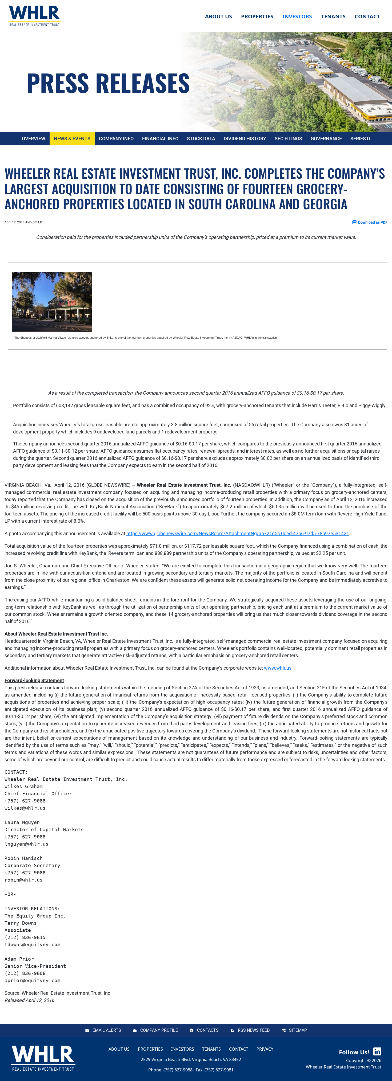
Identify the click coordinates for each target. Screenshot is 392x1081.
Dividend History (245, 138)
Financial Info (160, 138)
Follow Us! (355, 1052)
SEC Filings (288, 138)
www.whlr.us (277, 668)
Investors (182, 1049)
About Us (119, 1049)
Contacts (208, 1030)
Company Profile (159, 1030)
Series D (360, 138)
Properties (257, 16)
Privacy (265, 1049)
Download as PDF (372, 222)
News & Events (72, 138)
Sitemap (298, 1030)
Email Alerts (107, 1030)
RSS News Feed (254, 1030)
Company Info (116, 138)
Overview (33, 138)
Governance (326, 138)
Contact (238, 1049)
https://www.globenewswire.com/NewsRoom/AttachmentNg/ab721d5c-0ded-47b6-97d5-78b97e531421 (237, 533)
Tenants (211, 1049)
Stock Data (201, 138)
